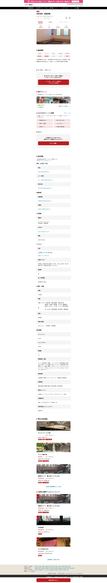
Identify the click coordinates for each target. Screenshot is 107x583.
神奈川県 (36, 566)
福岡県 (69, 566)
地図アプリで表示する (43, 255)
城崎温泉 (47, 568)
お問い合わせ (80, 573)
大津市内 (64, 569)
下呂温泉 (51, 568)
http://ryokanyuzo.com (43, 231)
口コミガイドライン (69, 573)
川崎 (38, 569)
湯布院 (68, 568)
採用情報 (81, 576)
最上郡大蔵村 (44, 252)
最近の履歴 (79, 4)
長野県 (62, 566)
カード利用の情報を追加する (45, 180)
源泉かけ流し (41, 325)
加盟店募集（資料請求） (52, 573)
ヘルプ (75, 573)
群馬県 (50, 566)
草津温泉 (36, 568)
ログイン (77, 5)
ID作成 (81, 5)
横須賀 (41, 569)
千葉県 (43, 566)
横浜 (36, 569)
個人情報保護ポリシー (50, 576)
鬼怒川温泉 (72, 568)
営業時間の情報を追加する (44, 201)
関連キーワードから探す (29, 571)
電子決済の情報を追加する (44, 188)
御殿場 (53, 569)
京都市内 (60, 569)
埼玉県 (40, 566)
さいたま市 (46, 569)
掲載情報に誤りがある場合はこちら (43, 160)
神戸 (68, 569)
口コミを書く (53, 143)
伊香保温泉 (56, 568)
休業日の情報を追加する (44, 209)
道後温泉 (60, 568)
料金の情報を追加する (43, 171)
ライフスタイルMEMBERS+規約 (73, 576)
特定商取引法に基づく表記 (58, 576)
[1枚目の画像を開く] (53, 36)
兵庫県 (46, 566)
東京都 (53, 566)
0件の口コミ (48, 18)
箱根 (40, 568)
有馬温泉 (43, 568)
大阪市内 (56, 569)
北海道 (59, 566)
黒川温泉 (64, 568)
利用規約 (65, 576)
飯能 (50, 569)
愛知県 (66, 566)
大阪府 (56, 566)
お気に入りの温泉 (71, 4)
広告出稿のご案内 (61, 573)
